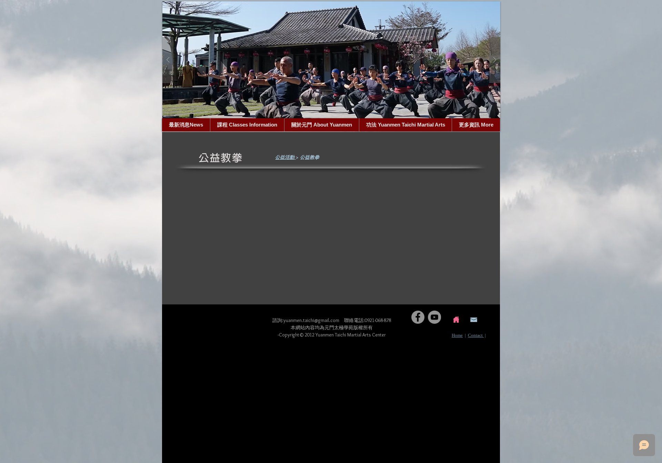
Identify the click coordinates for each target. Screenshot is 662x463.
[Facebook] (417, 317)
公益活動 (285, 157)
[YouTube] (434, 317)
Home (457, 335)
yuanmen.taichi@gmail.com (311, 320)
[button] (331, 59)
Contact (476, 335)
